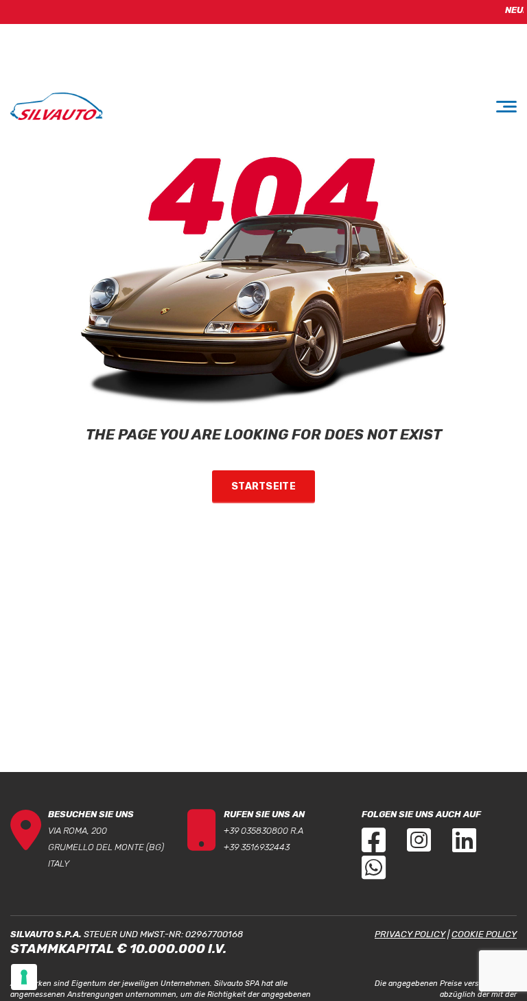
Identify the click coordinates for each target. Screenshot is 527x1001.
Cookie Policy (484, 934)
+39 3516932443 (257, 847)
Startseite (263, 486)
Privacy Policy (410, 934)
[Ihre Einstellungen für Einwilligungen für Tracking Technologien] (24, 977)
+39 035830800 (256, 830)
